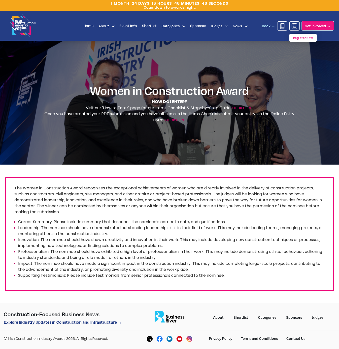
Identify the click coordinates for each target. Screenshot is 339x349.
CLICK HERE (242, 107)
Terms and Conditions (259, 338)
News (238, 26)
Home (88, 25)
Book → (268, 26)
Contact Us (295, 338)
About (104, 26)
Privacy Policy (221, 338)
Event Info (128, 25)
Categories (171, 26)
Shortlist (149, 25)
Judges (217, 26)
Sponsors (198, 25)
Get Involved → (318, 26)
